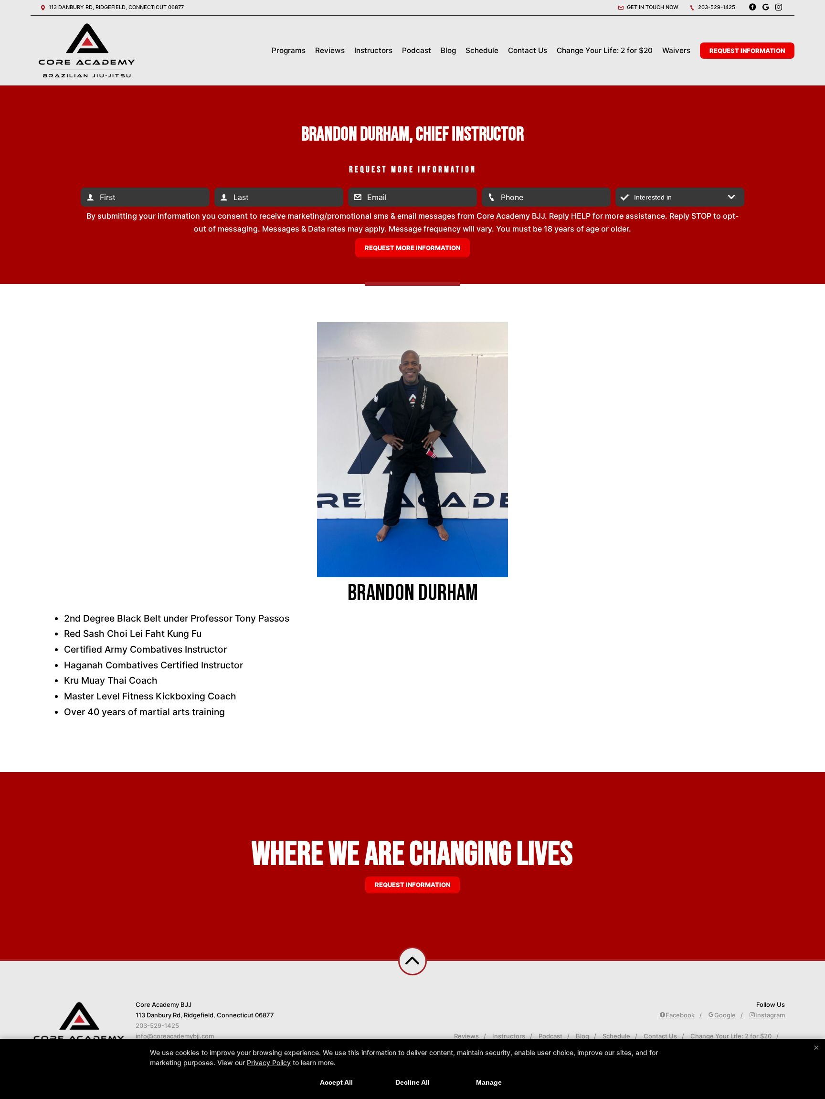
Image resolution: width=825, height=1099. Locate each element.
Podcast (416, 50)
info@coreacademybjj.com (175, 1036)
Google (725, 1015)
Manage (489, 1082)
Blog (448, 50)
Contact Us (527, 50)
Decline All (412, 1082)
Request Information (747, 50)
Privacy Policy (269, 1062)
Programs (289, 50)
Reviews (330, 50)
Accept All (336, 1082)
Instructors (373, 50)
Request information (412, 884)
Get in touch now (651, 7)
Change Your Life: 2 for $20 (605, 50)
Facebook (680, 1015)
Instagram (770, 1015)
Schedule (481, 50)
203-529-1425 (716, 7)
